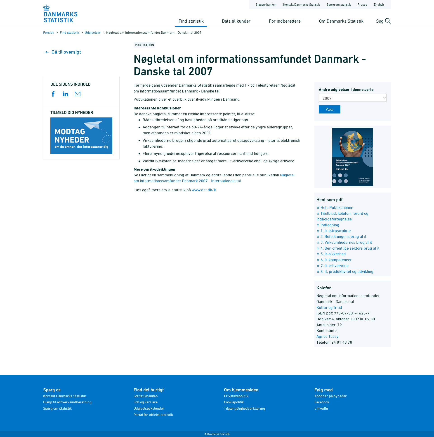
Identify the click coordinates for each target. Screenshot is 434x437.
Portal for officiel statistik (153, 415)
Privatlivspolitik (236, 396)
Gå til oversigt (66, 52)
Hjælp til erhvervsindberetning (67, 402)
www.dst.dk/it (204, 189)
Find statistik (191, 21)
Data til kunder (236, 21)
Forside (48, 32)
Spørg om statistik (339, 4)
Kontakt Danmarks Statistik (301, 4)
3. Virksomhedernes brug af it (346, 242)
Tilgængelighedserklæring (244, 408)
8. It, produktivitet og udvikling (347, 271)
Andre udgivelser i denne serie (346, 89)
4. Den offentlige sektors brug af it (350, 248)
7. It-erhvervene (335, 265)
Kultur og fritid (329, 307)
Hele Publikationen (337, 207)
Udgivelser (93, 32)
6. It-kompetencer (336, 259)
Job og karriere (146, 402)
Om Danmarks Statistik (341, 21)
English (379, 4)
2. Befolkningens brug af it (343, 236)
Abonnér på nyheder (330, 396)
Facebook (321, 402)
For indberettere (285, 21)
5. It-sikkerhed (333, 253)
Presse (362, 4)
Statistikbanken (266, 4)
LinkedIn (321, 408)
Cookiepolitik (234, 402)
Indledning (330, 224)
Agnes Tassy (327, 336)
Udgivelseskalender (149, 408)
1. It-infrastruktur (336, 230)
